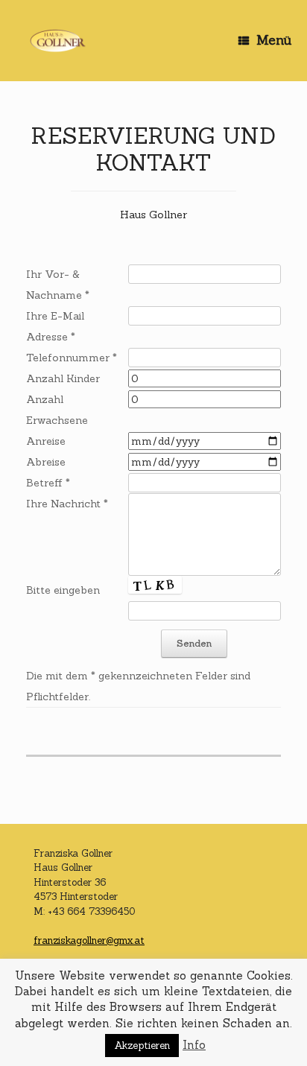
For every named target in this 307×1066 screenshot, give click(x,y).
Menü (274, 39)
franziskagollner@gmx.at (89, 940)
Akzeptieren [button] (142, 1045)
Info (194, 1045)
